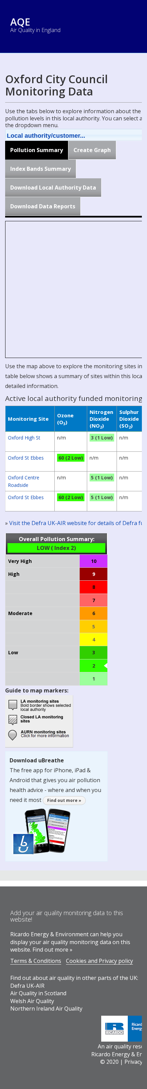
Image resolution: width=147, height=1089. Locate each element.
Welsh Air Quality (32, 1001)
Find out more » (64, 800)
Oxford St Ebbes (26, 457)
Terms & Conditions (35, 961)
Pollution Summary (36, 150)
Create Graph (92, 150)
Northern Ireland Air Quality (46, 1008)
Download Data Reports (42, 206)
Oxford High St (24, 437)
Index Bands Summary (40, 169)
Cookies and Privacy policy (99, 961)
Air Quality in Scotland (38, 993)
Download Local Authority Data (53, 187)
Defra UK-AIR (27, 985)
